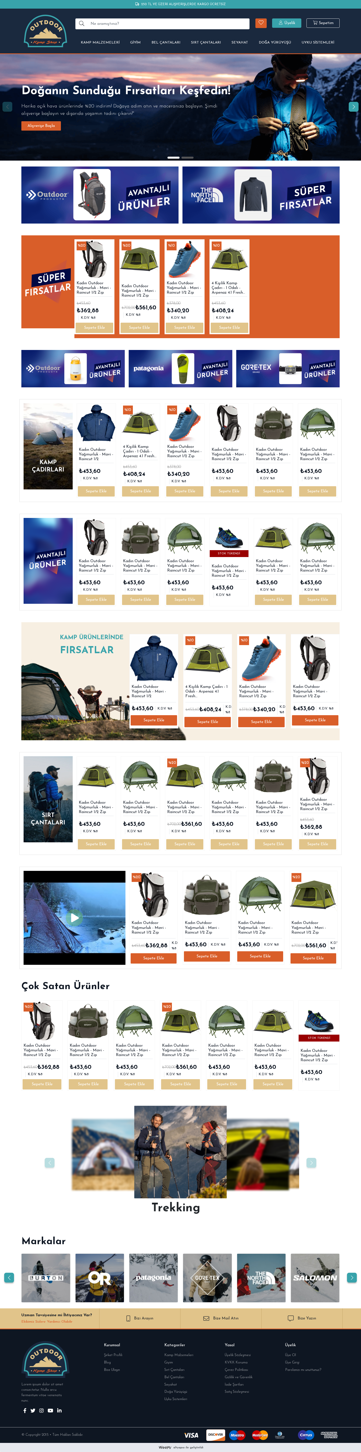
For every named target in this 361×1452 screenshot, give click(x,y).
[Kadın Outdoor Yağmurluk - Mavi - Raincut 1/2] (96, 423)
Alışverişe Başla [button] (41, 126)
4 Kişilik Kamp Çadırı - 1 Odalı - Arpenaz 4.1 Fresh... (228, 288)
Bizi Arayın (143, 1318)
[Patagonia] (153, 1278)
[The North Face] (261, 1278)
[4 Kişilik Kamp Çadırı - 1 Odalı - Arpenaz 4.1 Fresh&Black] (229, 259)
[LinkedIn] (59, 1411)
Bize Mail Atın (225, 1318)
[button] (261, 23)
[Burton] (45, 1278)
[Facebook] (24, 1411)
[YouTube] (50, 1411)
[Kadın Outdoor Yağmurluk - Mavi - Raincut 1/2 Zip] (94, 259)
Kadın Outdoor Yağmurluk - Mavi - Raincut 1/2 (96, 454)
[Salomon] (315, 1278)
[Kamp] (107, 1154)
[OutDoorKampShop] (45, 31)
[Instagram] (41, 1411)
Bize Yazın (307, 1318)
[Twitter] (32, 1411)
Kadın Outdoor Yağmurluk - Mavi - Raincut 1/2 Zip (94, 288)
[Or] (99, 1278)
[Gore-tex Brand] (207, 1278)
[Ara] (81, 23)
